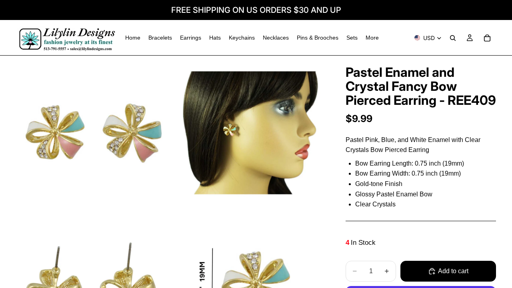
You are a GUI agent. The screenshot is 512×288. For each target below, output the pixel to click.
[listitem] (372, 38)
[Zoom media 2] (249, 133)
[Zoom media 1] (93, 133)
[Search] (453, 38)
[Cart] (487, 38)
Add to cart (453, 271)
